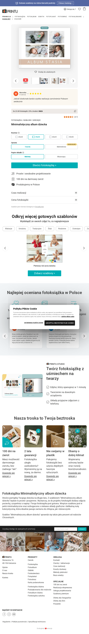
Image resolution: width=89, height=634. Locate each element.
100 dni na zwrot (60, 584)
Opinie (5, 567)
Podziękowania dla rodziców (39, 590)
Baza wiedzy (58, 575)
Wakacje (8, 229)
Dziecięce (37, 120)
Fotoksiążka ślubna (36, 587)
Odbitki (41, 16)
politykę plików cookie (67, 316)
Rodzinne (62, 229)
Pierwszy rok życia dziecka (44, 266)
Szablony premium (61, 594)
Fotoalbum (31, 16)
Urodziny (22, 229)
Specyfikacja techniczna (37, 622)
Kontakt (56, 560)
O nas (4, 570)
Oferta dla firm (59, 601)
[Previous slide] (16, 81)
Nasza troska (7, 573)
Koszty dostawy (59, 569)
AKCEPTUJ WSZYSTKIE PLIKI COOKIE (60, 323)
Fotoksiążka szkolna (36, 596)
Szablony (6, 19)
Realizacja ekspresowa (62, 587)
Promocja (6, 16)
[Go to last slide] (5, 248)
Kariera (5, 577)
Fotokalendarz (75, 16)
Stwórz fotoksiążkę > (44, 165)
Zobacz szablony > (44, 273)
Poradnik (57, 604)
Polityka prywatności (19, 622)
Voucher (17, 19)
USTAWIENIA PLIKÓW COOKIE (33, 322)
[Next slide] (73, 81)
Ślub (50, 229)
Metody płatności (60, 572)
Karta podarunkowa (36, 582)
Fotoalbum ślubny (35, 593)
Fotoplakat (51, 16)
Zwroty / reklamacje (61, 563)
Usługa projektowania (62, 590)
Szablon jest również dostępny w (27, 207)
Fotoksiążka (20, 16)
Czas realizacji (59, 566)
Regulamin (6, 622)
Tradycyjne (36, 229)
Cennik (30, 560)
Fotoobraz (62, 16)
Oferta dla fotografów (62, 598)
